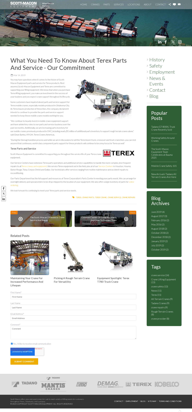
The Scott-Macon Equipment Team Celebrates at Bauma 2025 (162, 153)
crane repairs (128, 197)
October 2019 (159, 249)
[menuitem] (83, 4)
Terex (78, 197)
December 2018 (161, 237)
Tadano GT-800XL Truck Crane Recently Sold (163, 128)
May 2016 (157, 224)
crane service (114, 197)
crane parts (88, 197)
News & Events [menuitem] (157, 81)
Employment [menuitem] (162, 72)
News (156, 290)
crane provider (160, 318)
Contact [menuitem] (157, 90)
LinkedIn (159, 42)
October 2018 (159, 232)
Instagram (180, 42)
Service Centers (105, 166)
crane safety (159, 286)
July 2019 (157, 245)
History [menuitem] (157, 59)
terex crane (101, 197)
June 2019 (158, 211)
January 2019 (159, 241)
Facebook (166, 42)
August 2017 (159, 216)
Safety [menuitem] (155, 66)
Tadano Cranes (160, 303)
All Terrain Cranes (162, 299)
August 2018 (159, 228)
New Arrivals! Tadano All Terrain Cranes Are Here (163, 175)
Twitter (173, 42)
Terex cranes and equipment (34, 166)
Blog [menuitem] (153, 96)
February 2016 (160, 220)
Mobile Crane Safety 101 (164, 165)
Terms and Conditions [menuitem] (170, 401)
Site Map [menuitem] (152, 401)
